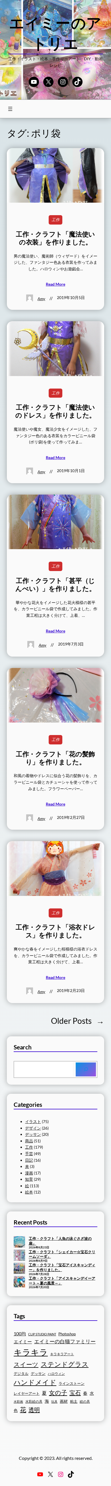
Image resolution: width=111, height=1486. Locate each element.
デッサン (33, 1134)
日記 (29, 1160)
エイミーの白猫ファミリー (65, 1341)
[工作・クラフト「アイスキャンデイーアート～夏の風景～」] (19, 1282)
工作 (55, 219)
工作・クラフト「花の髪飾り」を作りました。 (55, 758)
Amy (41, 298)
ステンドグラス (65, 1364)
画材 (64, 1401)
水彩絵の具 (33, 1401)
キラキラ (31, 1352)
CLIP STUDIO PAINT (42, 1334)
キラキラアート (62, 1354)
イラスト (33, 1121)
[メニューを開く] (10, 108)
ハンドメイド (35, 1382)
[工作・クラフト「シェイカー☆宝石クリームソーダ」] (19, 1256)
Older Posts (77, 1021)
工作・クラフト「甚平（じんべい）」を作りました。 (55, 584)
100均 (20, 1333)
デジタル (21, 1373)
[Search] (86, 1069)
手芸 (29, 1153)
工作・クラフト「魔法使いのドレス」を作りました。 (55, 411)
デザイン (33, 1128)
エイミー (23, 1341)
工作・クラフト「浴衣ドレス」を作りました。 (55, 931)
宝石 (75, 1392)
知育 (29, 1179)
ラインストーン (72, 1383)
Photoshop (67, 1334)
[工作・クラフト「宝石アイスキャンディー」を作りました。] (19, 1269)
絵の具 (85, 1401)
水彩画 (18, 1401)
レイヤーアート (27, 1393)
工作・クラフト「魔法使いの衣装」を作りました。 (55, 238)
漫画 (29, 1172)
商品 (29, 1140)
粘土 (73, 1401)
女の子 (58, 1392)
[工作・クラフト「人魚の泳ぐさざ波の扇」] (19, 1242)
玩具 (54, 1401)
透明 (34, 1409)
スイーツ (26, 1364)
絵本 (29, 1192)
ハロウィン (56, 1373)
